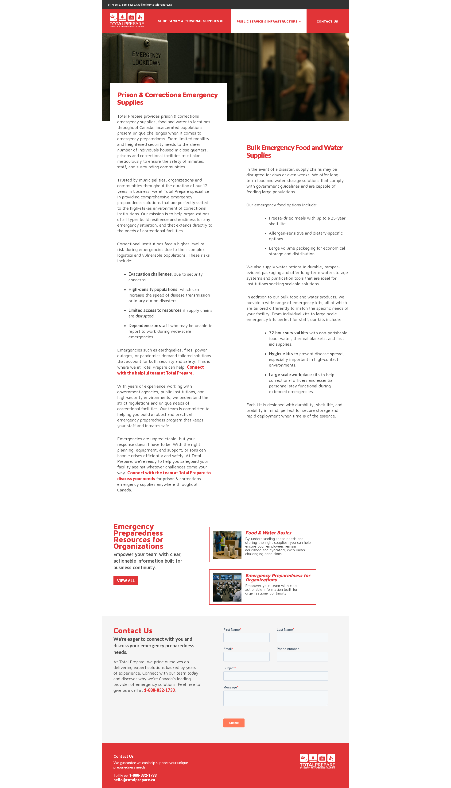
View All (126, 580)
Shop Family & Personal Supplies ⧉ (190, 21)
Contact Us (327, 21)
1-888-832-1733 (159, 690)
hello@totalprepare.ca (134, 779)
